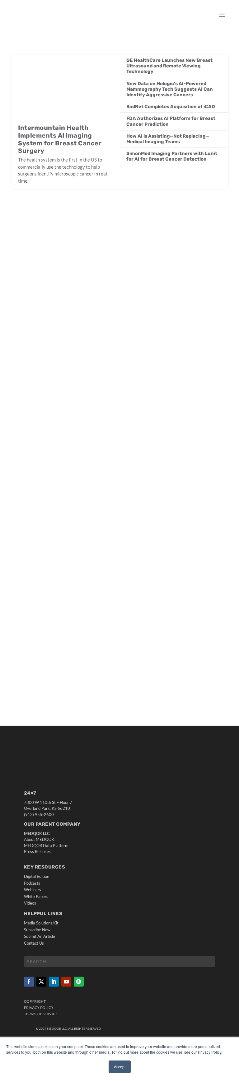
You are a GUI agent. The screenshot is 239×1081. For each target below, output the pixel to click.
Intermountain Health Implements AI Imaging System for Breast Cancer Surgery (59, 139)
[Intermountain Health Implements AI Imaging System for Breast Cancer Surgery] (66, 89)
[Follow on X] (41, 982)
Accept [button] (119, 1066)
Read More (36, 412)
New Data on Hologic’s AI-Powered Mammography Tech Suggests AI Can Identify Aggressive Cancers (169, 89)
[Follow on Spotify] (79, 982)
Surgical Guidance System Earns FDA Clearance (80, 620)
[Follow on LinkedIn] (54, 982)
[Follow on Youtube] (66, 982)
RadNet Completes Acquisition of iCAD (170, 106)
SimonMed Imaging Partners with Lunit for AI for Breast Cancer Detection (171, 156)
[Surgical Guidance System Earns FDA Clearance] (120, 558)
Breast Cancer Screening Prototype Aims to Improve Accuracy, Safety (109, 368)
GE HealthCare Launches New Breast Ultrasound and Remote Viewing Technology (169, 65)
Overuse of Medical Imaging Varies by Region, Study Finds (93, 441)
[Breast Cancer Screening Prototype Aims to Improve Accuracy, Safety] (120, 278)
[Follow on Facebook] (29, 982)
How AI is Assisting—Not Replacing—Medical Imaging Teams (167, 138)
